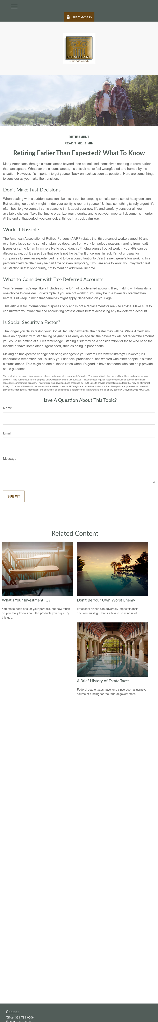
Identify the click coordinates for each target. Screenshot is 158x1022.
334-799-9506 (24, 1017)
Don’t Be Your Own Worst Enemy (106, 600)
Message (9, 458)
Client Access (82, 17)
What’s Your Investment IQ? (26, 600)
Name (7, 408)
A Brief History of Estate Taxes (103, 681)
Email (7, 433)
